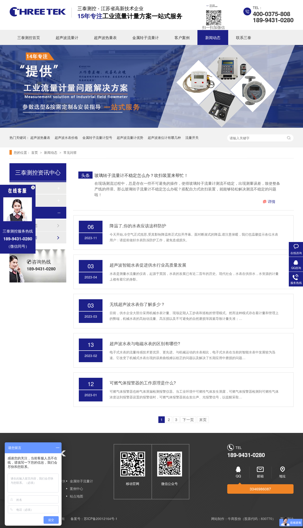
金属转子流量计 (145, 37)
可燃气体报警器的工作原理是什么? (143, 382)
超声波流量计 (67, 37)
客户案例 (182, 37)
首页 (35, 152)
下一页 (188, 419)
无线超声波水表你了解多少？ (137, 304)
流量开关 (192, 137)
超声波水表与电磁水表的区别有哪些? (145, 343)
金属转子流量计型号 (97, 137)
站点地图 (76, 496)
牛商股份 (234, 518)
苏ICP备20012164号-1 (100, 518)
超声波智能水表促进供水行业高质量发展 (148, 265)
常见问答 (70, 152)
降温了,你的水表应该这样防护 (138, 225)
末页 (203, 419)
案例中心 (76, 488)
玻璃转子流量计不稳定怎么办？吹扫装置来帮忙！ (141, 175)
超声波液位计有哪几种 (164, 137)
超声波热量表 (105, 37)
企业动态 (29, 225)
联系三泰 (243, 37)
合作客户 (27, 200)
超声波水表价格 (66, 137)
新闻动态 (212, 37)
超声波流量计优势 (130, 137)
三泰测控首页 (28, 37)
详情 (271, 201)
